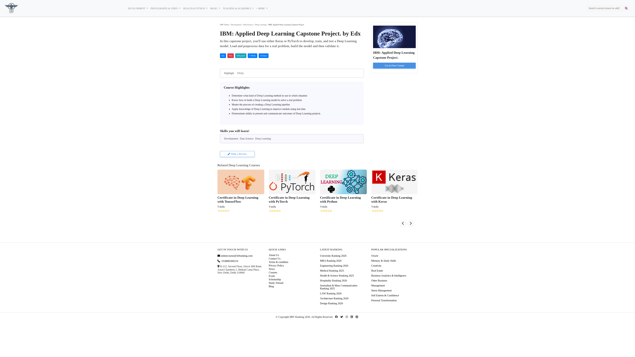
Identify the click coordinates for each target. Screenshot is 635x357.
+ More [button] (261, 8)
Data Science (248, 25)
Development (236, 25)
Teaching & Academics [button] (237, 8)
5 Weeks (252, 56)
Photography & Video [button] (164, 8)
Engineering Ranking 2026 (334, 265)
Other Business (379, 280)
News (272, 269)
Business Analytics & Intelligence (388, 275)
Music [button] (214, 8)
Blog (271, 286)
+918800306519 (229, 261)
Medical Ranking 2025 (332, 270)
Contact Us (274, 258)
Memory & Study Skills (383, 260)
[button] (403, 223)
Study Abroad (276, 282)
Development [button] (137, 8)
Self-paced (241, 56)
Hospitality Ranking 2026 (333, 280)
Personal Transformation (384, 300)
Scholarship (275, 279)
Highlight (229, 73)
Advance (263, 56)
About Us (274, 255)
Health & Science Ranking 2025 (337, 275)
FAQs (240, 73)
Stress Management (381, 290)
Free (230, 56)
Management (378, 285)
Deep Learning (260, 25)
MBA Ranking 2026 (330, 260)
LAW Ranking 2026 (330, 293)
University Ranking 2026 (333, 255)
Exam (272, 276)
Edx (223, 56)
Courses (273, 272)
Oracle (374, 255)
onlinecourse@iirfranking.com (236, 255)
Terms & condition (278, 262)
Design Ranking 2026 (331, 303)
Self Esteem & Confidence (385, 295)
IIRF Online (224, 25)
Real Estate (377, 270)
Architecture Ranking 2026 (334, 298)
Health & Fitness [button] (194, 8)
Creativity (376, 265)
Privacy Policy (276, 265)
